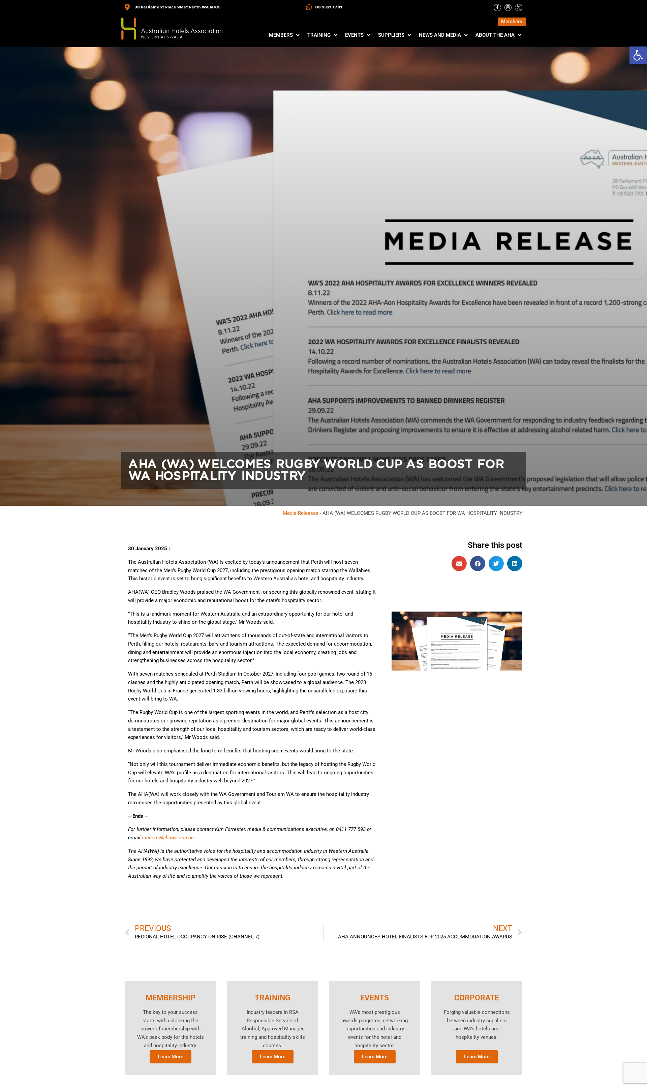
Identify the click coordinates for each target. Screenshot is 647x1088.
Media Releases (300, 513)
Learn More (170, 1057)
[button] (638, 55)
